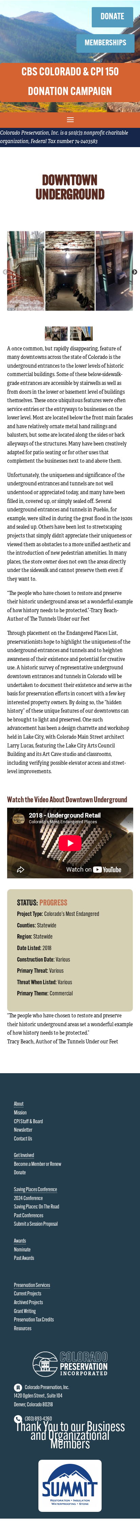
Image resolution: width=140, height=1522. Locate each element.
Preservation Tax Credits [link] (34, 1320)
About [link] (18, 1104)
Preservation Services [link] (32, 1285)
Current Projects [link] (27, 1294)
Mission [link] (20, 1113)
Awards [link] (20, 1241)
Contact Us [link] (23, 1139)
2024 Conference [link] (28, 1198)
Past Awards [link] (24, 1258)
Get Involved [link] (24, 1155)
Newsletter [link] (23, 1130)
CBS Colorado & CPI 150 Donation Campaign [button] (70, 82)
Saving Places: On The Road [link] (36, 1207)
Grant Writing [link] (25, 1311)
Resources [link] (22, 1329)
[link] (70, 1375)
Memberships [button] (105, 43)
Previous (5, 272)
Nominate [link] (22, 1250)
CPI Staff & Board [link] (28, 1122)
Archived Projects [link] (28, 1303)
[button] (70, 119)
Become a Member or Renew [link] (37, 1164)
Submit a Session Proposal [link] (36, 1224)
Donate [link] (20, 1173)
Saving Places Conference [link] (35, 1190)
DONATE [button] (112, 17)
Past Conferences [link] (28, 1216)
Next (134, 272)
